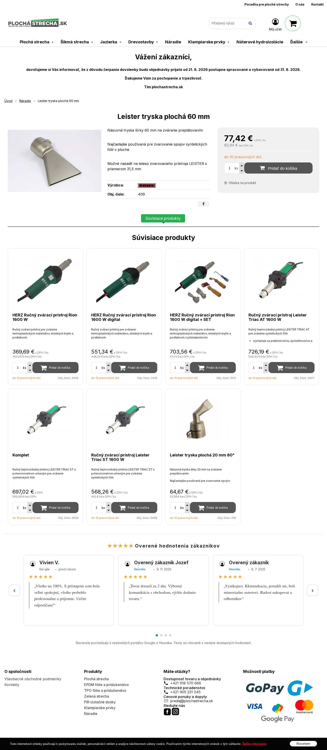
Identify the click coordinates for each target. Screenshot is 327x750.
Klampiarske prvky (99, 708)
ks (236, 168)
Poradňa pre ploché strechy (266, 4)
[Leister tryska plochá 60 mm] (54, 161)
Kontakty (11, 684)
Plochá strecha (96, 679)
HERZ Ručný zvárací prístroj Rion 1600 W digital (123, 317)
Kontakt (317, 4)
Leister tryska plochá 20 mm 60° (202, 455)
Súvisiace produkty (163, 218)
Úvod (8, 101)
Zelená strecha (96, 696)
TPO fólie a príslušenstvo (105, 690)
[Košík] (293, 23)
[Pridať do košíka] (55, 367)
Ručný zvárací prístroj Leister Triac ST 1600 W (120, 457)
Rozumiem (303, 743)
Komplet (20, 455)
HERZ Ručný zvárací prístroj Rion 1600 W (44, 317)
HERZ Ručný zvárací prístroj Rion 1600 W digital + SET (202, 317)
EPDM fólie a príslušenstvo (106, 684)
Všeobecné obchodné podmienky (32, 679)
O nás (300, 4)
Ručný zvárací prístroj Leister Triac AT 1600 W (277, 317)
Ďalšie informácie (254, 744)
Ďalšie (296, 42)
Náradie (25, 101)
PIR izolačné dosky (100, 702)
